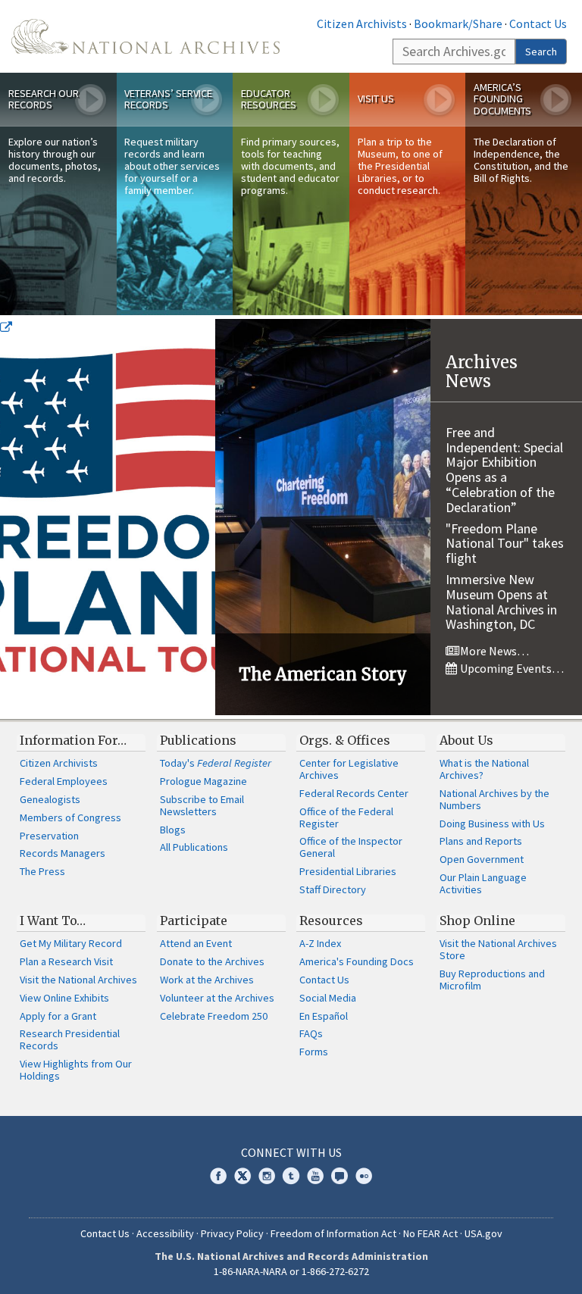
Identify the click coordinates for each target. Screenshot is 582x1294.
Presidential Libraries (347, 871)
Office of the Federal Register (346, 817)
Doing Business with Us (492, 823)
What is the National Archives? (484, 769)
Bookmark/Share (458, 23)
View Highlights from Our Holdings (76, 1070)
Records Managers (62, 853)
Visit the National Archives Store (498, 949)
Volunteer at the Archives (217, 998)
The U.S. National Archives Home (145, 36)
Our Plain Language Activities (483, 883)
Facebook (218, 1176)
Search (541, 51)
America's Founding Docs (356, 961)
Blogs (173, 829)
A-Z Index (320, 943)
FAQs (311, 1033)
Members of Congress (70, 817)
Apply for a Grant (58, 1016)
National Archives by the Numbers (494, 799)
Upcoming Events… (511, 668)
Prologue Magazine (203, 781)
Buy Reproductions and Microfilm (492, 979)
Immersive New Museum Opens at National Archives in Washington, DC (501, 601)
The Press (42, 871)
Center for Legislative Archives (349, 769)
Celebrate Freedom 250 (214, 1016)
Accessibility (165, 1233)
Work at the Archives (207, 979)
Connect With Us (291, 1152)
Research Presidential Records (70, 1039)
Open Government (482, 859)
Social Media (327, 998)
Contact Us (538, 23)
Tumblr (291, 1176)
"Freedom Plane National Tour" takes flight (505, 543)
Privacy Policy (232, 1233)
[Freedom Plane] (107, 516)
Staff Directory (332, 889)
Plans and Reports (481, 841)
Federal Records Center (353, 793)
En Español (323, 1016)
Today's (215, 763)
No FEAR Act (430, 1233)
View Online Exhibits (64, 998)
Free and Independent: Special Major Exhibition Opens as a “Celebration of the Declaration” (504, 470)
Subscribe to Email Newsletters (202, 805)
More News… (493, 650)
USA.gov (483, 1233)
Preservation (49, 835)
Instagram (267, 1176)
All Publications (194, 847)
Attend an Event (196, 943)
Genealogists (50, 799)
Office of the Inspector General (350, 847)
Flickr (364, 1176)
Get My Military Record (71, 943)
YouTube (315, 1176)
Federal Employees (64, 781)
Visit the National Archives (78, 979)
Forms (313, 1051)
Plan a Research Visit (66, 961)
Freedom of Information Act (333, 1233)
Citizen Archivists (362, 23)
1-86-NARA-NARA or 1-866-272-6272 (291, 1271)
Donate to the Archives (212, 961)
